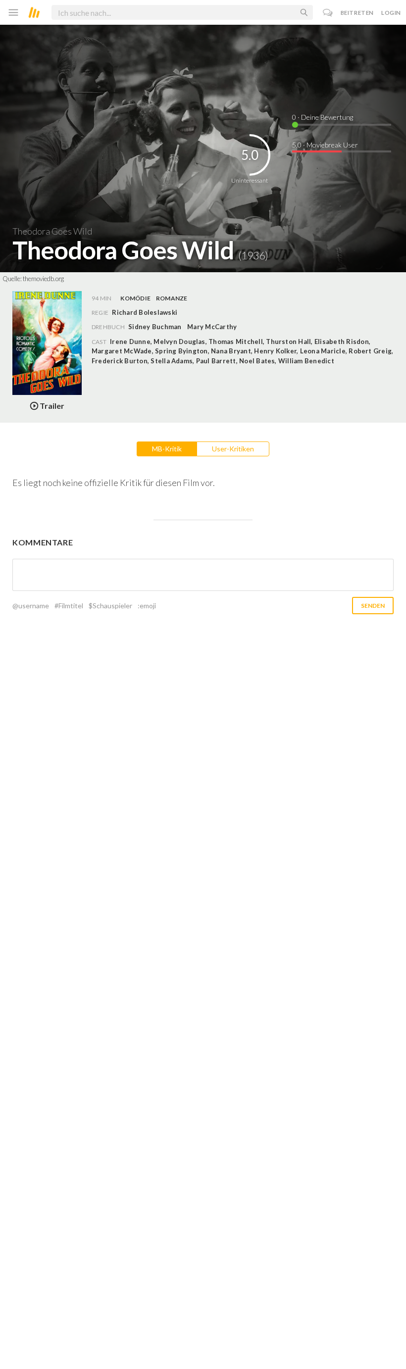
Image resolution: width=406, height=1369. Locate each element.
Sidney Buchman (154, 327)
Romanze (172, 298)
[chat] (328, 12)
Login (391, 12)
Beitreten (357, 12)
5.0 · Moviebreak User (325, 145)
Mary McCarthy (212, 327)
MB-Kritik (167, 448)
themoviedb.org (43, 279)
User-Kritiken (233, 448)
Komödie (135, 298)
